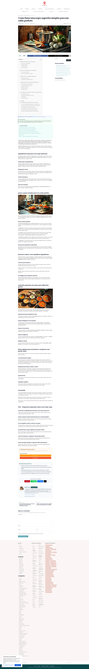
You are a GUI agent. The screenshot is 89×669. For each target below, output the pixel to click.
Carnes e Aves (21, 585)
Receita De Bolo (54, 569)
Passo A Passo (48, 565)
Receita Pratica (48, 585)
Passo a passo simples (25, 72)
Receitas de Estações (22, 641)
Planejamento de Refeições (23, 633)
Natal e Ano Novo (21, 624)
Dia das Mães (35, 579)
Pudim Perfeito (54, 566)
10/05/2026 (27, 23)
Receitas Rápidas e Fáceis (41, 586)
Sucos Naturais (21, 654)
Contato (51, 11)
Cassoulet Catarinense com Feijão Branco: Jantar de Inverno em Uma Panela (35, 473)
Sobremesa (54, 586)
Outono (20, 628)
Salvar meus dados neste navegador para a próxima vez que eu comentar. (31, 533)
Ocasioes (40, 8)
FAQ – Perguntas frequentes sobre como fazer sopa (29, 102)
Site (36, 529)
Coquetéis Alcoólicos (22, 592)
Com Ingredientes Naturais (23, 588)
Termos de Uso (25, 11)
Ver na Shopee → (35, 457)
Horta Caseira (21, 609)
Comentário (20, 514)
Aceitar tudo (18, 665)
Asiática (20, 580)
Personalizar (6, 665)
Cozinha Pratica (48, 553)
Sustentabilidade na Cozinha (41, 605)
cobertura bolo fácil (49, 552)
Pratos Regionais (21, 637)
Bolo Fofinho (47, 549)
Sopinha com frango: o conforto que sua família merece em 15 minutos (34, 465)
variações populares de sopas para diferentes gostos (29, 82)
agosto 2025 (21, 566)
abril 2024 (20, 573)
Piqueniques (21, 632)
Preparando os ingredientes (26, 63)
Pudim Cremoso (48, 566)
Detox (20, 597)
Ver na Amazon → (35, 455)
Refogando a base (25, 64)
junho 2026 (20, 561)
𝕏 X (45, 481)
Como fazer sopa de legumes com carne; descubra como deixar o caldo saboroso (36, 471)
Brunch (20, 584)
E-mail (19, 529)
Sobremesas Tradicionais (41, 599)
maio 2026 (20, 562)
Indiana (20, 610)
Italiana (20, 613)
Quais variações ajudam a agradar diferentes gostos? (30, 111)
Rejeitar (12, 665)
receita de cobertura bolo (49, 575)
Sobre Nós (59, 8)
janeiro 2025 (21, 567)
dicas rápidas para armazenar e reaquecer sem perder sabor (30, 92)
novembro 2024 (21, 570)
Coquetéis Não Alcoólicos (23, 593)
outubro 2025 (21, 563)
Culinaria (27, 8)
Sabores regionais (25, 88)
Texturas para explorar (25, 78)
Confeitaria (54, 552)
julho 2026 (20, 559)
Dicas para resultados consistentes (27, 73)
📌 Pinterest (27, 481)
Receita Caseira (48, 569)
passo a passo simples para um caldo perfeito (28, 70)
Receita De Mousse (48, 579)
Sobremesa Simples (49, 592)
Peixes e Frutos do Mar (22, 630)
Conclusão (22, 134)
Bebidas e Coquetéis (22, 581)
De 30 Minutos (21, 596)
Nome (19, 525)
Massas (20, 617)
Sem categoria (21, 646)
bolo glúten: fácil (48, 550)
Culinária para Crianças (35, 573)
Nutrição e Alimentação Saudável (24, 625)
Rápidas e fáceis (24, 89)
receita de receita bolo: (49, 582)
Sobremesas (21, 650)
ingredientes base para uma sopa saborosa (27, 61)
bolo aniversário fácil (49, 545)
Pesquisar (56, 58)
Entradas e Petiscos (26, 15)
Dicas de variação (24, 67)
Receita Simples (53, 585)
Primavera (20, 638)
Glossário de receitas (63, 11)
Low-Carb (20, 616)
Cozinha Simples (48, 555)
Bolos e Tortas (35, 552)
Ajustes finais (24, 96)
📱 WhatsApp (33, 481)
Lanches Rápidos (21, 614)
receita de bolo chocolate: (50, 570)
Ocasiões (20, 626)
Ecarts (26, 662)
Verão (40, 606)
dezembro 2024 (21, 569)
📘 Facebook (40, 481)
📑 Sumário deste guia (23, 125)
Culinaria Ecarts (22, 662)
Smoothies (20, 649)
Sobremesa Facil (48, 589)
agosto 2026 (21, 558)
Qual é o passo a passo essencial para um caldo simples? (31, 105)
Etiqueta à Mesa (21, 604)
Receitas (33, 8)
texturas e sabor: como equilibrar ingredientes (28, 76)
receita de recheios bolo (49, 583)
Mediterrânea (21, 620)
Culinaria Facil (48, 556)
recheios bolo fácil (48, 586)
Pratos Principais (21, 636)
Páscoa (20, 629)
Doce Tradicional (52, 562)
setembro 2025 (21, 565)
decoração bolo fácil (49, 559)
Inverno (20, 612)
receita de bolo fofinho (49, 572)
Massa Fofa (47, 563)
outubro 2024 (21, 571)
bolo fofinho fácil (53, 549)
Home (21, 8)
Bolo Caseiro (48, 546)
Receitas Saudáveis (22, 645)
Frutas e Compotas (22, 606)
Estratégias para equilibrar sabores (27, 79)
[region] (12, 661)
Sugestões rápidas (25, 98)
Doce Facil (47, 562)
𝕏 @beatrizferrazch (28, 494)
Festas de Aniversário (22, 605)
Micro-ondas (21, 622)
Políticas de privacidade (38, 11)
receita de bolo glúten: (49, 573)
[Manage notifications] (2, 667)
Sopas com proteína (25, 86)
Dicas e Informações (49, 8)
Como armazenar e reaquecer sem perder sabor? (30, 109)
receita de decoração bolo (50, 576)
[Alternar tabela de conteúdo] (40, 59)
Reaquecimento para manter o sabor (27, 95)
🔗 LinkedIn (32, 494)
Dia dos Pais (21, 600)
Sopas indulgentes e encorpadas (27, 85)
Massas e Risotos (21, 618)
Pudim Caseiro (53, 565)
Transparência (66, 8)
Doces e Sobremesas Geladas (35, 586)
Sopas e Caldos (32, 15)
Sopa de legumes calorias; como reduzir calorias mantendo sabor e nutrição (35, 470)
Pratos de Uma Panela (22, 634)
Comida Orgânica (22, 589)
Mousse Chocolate (53, 563)
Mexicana (20, 621)
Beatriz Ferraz (21, 23)
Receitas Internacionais (22, 642)
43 (19, 577)
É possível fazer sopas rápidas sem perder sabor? (29, 108)
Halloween (20, 608)
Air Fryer (34, 546)
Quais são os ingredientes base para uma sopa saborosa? (31, 104)
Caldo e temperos (24, 66)
